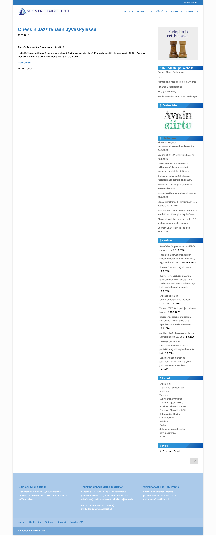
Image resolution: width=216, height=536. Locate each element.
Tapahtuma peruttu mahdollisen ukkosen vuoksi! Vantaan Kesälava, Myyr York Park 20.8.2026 (177, 259)
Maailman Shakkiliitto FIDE (172, 406)
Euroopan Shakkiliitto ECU (172, 410)
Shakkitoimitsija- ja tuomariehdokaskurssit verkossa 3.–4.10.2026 (176, 146)
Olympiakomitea (167, 433)
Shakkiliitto (143, 11)
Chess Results (166, 417)
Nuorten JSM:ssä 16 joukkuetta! (175, 267)
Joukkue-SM (192, 11)
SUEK (162, 436)
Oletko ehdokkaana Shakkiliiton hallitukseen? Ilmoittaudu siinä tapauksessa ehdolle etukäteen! (174, 167)
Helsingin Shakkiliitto (169, 414)
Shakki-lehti (165, 383)
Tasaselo (163, 395)
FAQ (160, 77)
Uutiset (127, 11)
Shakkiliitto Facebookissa (172, 387)
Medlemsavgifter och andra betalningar (177, 96)
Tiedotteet (169, 138)
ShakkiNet (164, 391)
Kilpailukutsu (24, 62)
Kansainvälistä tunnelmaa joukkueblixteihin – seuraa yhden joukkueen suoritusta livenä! (175, 362)
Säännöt (160, 11)
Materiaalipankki (191, 2)
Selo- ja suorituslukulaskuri (172, 429)
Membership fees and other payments (177, 82)
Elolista (163, 425)
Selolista (163, 421)
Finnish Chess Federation (171, 72)
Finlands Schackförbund (170, 86)
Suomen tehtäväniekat (170, 399)
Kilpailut (175, 11)
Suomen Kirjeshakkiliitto (171, 402)
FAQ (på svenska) (167, 91)
